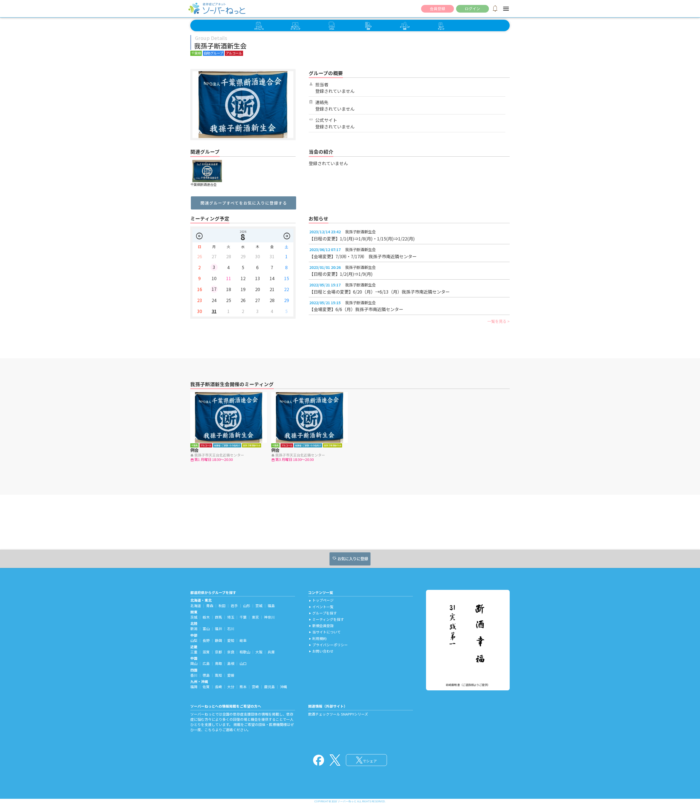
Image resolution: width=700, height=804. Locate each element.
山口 (243, 663)
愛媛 (230, 675)
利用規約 (317, 638)
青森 (209, 605)
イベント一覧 (321, 606)
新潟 (193, 628)
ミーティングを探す (326, 619)
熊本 (243, 686)
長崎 (218, 686)
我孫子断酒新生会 (360, 231)
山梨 (193, 640)
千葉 (243, 617)
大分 (230, 686)
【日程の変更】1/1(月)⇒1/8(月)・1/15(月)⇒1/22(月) (362, 238)
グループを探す (322, 613)
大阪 (258, 651)
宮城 (258, 605)
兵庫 (271, 651)
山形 (246, 605)
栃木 (206, 617)
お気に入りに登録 (350, 558)
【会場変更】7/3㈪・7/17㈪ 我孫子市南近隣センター (363, 256)
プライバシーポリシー (328, 644)
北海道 (195, 605)
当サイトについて (324, 631)
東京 (255, 617)
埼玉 (230, 617)
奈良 (230, 651)
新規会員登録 (321, 625)
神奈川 (269, 617)
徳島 (206, 675)
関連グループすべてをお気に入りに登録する (243, 203)
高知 (218, 675)
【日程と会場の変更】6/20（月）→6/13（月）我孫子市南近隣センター (379, 291)
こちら (210, 729)
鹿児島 (269, 686)
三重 (193, 651)
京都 (218, 651)
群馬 (218, 617)
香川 (193, 675)
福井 (218, 628)
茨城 (193, 617)
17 (214, 289)
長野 (206, 640)
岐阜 (243, 640)
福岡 (193, 686)
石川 (230, 628)
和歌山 (245, 651)
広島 (206, 663)
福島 (271, 605)
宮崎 (255, 686)
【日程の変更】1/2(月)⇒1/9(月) (341, 274)
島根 (230, 663)
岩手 (234, 605)
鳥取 (218, 663)
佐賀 (206, 686)
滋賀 (206, 651)
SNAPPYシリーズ (354, 714)
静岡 (218, 640)
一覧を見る (496, 321)
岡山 (193, 663)
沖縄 (283, 686)
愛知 (230, 640)
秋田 (222, 605)
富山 (206, 628)
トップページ (321, 600)
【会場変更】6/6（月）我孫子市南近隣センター (356, 309)
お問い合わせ (321, 651)
